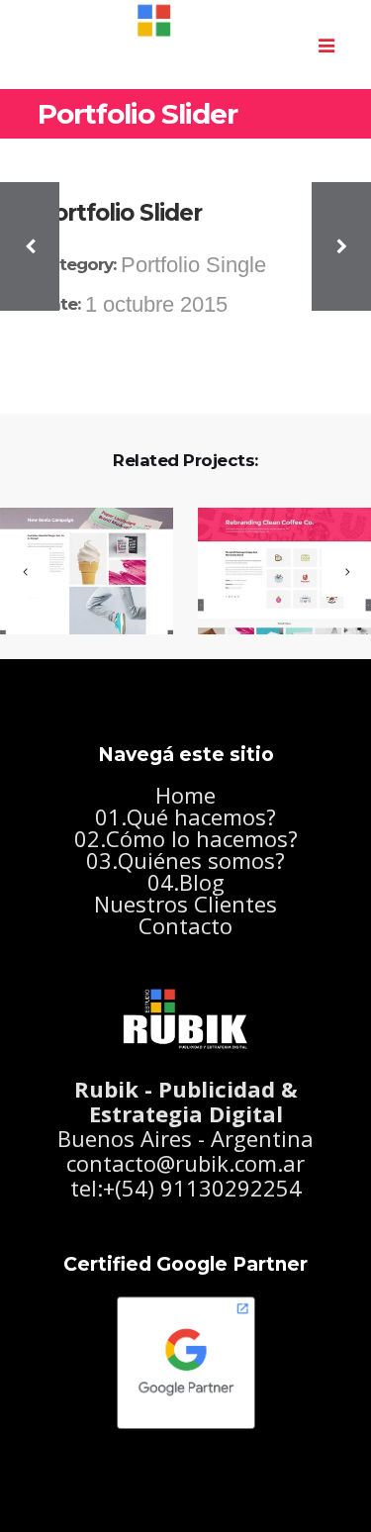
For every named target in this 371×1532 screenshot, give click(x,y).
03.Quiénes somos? (185, 860)
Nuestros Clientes (185, 903)
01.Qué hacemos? (185, 816)
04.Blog (186, 882)
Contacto (185, 925)
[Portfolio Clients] (272, 572)
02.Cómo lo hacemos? (186, 838)
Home (185, 795)
